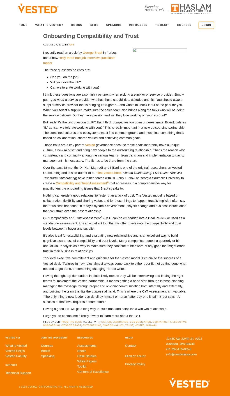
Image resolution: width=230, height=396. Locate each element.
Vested (90, 145)
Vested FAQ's (15, 351)
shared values (113, 325)
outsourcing (92, 325)
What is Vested (16, 345)
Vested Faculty (16, 356)
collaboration (117, 322)
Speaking (47, 356)
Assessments (86, 345)
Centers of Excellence (93, 372)
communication (140, 322)
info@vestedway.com (181, 354)
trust (129, 325)
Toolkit (81, 366)
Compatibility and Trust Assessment (82, 183)
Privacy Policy (135, 364)
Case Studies (86, 356)
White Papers (87, 361)
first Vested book (109, 173)
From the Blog (72, 322)
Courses (47, 345)
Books (45, 351)
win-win (151, 325)
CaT (103, 322)
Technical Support (18, 373)
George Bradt (92, 52)
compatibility (162, 322)
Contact (130, 345)
